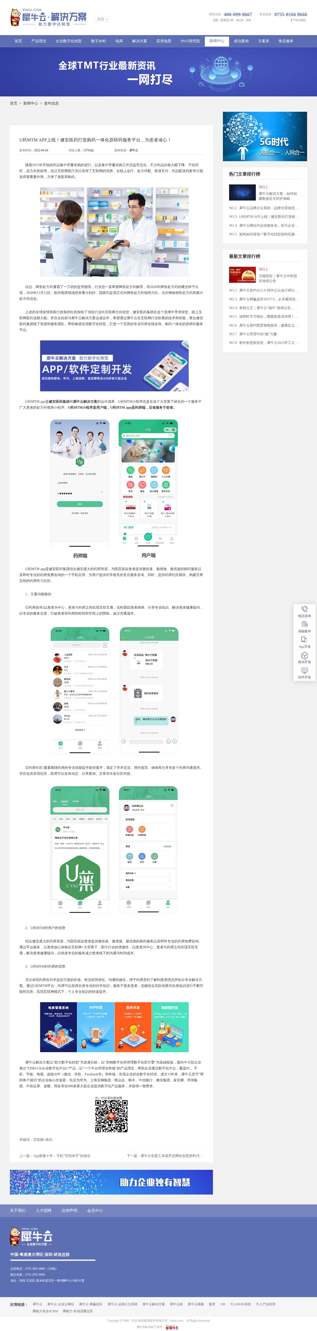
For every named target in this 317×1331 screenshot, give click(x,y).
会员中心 (95, 1210)
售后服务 (286, 41)
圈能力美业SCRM (45, 1311)
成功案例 (241, 41)
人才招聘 (44, 1210)
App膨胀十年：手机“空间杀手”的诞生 (55, 1156)
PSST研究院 (190, 41)
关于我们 (18, 1210)
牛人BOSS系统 (240, 1304)
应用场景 (164, 41)
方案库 (263, 41)
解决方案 (139, 41)
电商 (119, 41)
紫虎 (212, 1304)
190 (222, 1304)
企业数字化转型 (69, 41)
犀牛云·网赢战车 (91, 1304)
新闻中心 (217, 41)
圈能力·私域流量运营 (78, 1311)
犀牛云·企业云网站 (60, 1304)
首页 (18, 41)
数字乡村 (98, 41)
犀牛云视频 (196, 1304)
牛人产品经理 (265, 1304)
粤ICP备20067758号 (149, 1327)
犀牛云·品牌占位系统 (122, 1304)
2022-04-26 (41, 150)
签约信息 (51, 103)
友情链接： (19, 1305)
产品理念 (38, 41)
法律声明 (69, 1210)
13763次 (88, 150)
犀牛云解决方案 (153, 1304)
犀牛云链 (176, 1304)
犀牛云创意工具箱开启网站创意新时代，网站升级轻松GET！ (165, 1156)
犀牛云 (133, 150)
